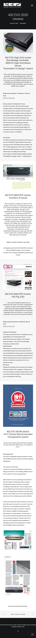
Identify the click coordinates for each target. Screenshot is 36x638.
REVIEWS (23, 23)
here (21, 606)
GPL (23, 626)
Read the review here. (9, 98)
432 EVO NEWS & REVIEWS (18, 614)
